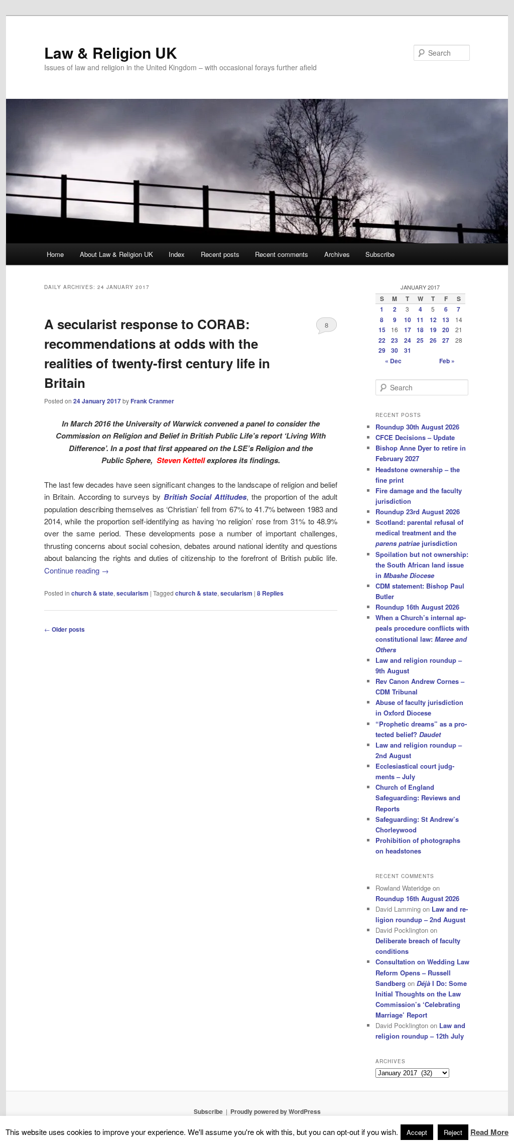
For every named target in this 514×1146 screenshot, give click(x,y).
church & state (92, 593)
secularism (132, 593)
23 (394, 340)
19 (433, 329)
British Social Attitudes (205, 496)
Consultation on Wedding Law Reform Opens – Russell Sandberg (422, 972)
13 (445, 319)
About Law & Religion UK (116, 254)
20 (445, 329)
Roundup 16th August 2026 (417, 607)
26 (433, 340)
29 (382, 350)
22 (382, 340)
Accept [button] (417, 1132)
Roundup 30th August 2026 (417, 427)
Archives (337, 254)
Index (177, 254)
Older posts (64, 629)
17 (407, 329)
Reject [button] (453, 1132)
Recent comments (281, 254)
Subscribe (380, 254)
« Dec (393, 360)
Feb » (447, 360)
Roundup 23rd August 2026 (417, 511)
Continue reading (76, 570)
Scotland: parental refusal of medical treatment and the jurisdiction (419, 532)
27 (445, 340)
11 (420, 319)
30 (394, 350)
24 (407, 340)
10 (407, 319)
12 (433, 319)
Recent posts (220, 254)
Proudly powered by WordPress (275, 1111)
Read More (489, 1131)
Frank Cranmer (152, 400)
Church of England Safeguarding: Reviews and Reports (417, 797)
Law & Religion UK (110, 52)
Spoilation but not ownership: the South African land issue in (421, 564)
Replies (270, 593)
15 (382, 329)
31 (407, 350)
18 (420, 329)
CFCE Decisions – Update (415, 437)
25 (420, 340)
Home (55, 254)
